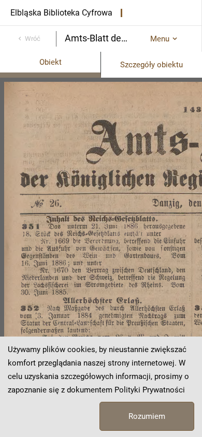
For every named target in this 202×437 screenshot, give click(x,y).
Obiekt (50, 62)
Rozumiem (146, 416)
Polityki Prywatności (149, 390)
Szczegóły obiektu (151, 64)
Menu (159, 38)
